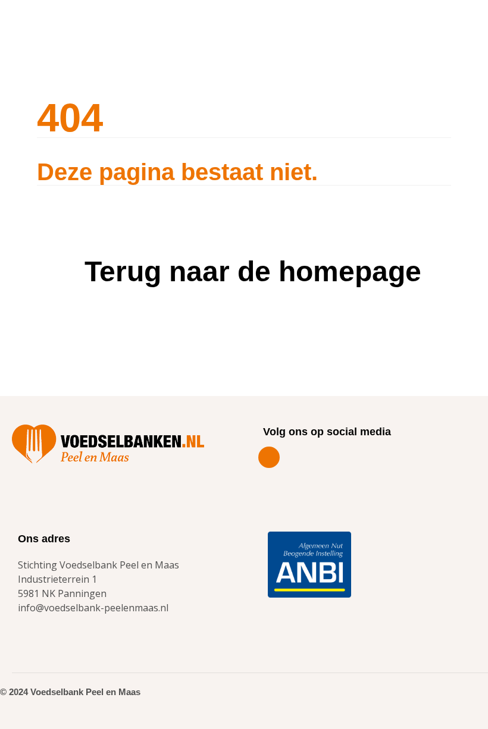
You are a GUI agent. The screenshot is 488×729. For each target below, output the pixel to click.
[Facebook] (269, 457)
